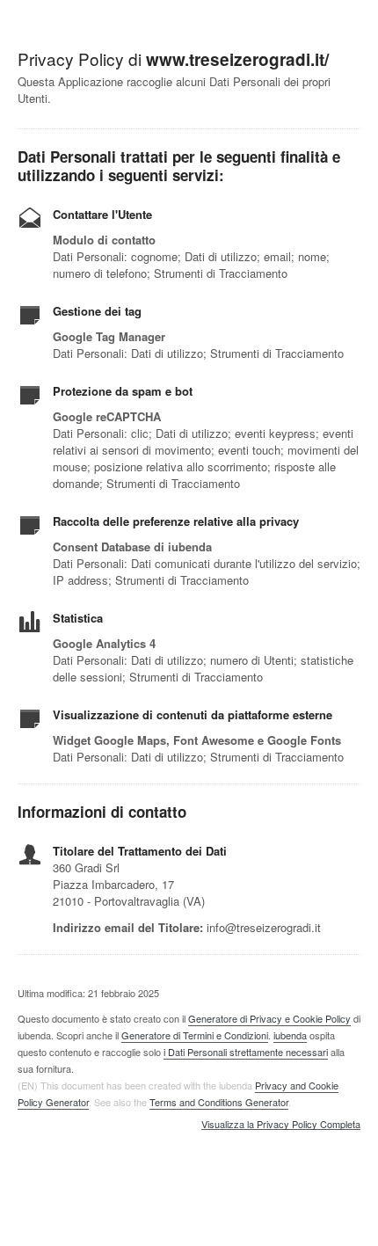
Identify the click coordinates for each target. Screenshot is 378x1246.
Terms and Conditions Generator (218, 1102)
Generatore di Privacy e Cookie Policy (269, 1018)
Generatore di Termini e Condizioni (194, 1035)
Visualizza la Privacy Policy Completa (280, 1124)
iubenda (290, 1035)
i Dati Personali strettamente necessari (246, 1052)
